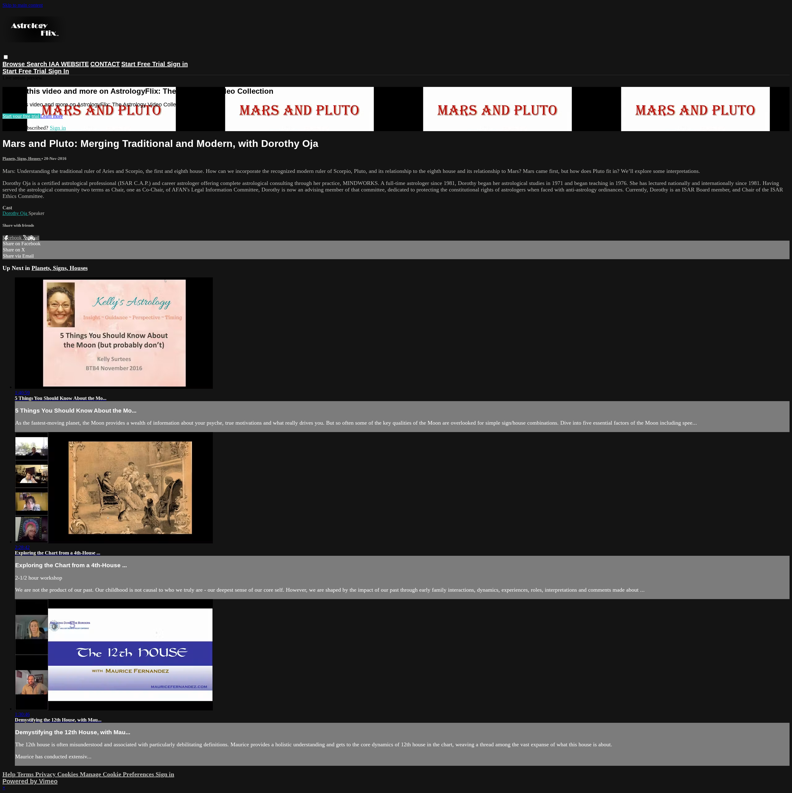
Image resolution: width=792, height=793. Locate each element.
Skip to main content (22, 5)
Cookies (68, 774)
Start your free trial (21, 116)
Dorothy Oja (15, 213)
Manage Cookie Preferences (118, 774)
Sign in (177, 64)
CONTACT (105, 64)
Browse (14, 64)
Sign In (58, 71)
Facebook (12, 237)
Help (9, 774)
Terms (26, 774)
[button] (6, 57)
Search (38, 64)
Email (33, 237)
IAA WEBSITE (69, 64)
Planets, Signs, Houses (21, 158)
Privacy (46, 774)
